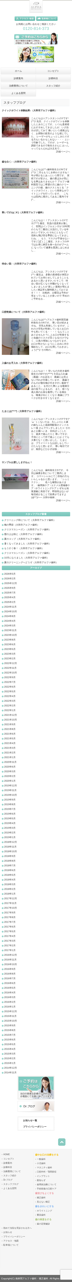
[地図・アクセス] (25, 21)
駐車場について (11, 1245)
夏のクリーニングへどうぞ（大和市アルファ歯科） (31, 562)
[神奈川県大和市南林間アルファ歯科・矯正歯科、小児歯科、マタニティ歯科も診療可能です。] (36, 12)
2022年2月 (10, 705)
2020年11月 (10, 762)
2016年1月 (10, 1006)
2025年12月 (10, 583)
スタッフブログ (11, 1184)
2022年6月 (10, 686)
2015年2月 (10, 1058)
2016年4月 (10, 992)
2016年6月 (10, 983)
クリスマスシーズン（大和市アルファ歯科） (27, 529)
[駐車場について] (47, 21)
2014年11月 (10, 1072)
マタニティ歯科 (44, 1167)
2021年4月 (10, 743)
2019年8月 (10, 804)
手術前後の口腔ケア (46, 1189)
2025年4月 (10, 597)
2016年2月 (10, 1002)
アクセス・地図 (11, 1241)
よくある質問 (9, 1188)
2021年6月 (10, 733)
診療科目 (7, 1167)
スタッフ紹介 (9, 1175)
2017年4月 (10, 936)
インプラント (43, 1176)
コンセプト (8, 1159)
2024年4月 (10, 620)
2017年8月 (10, 917)
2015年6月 (10, 1039)
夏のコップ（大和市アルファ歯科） (23, 538)
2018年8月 (10, 860)
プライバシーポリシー (35, 1126)
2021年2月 (10, 752)
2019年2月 (10, 832)
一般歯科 (41, 1159)
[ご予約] (36, 1100)
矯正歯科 (41, 1197)
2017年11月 (10, 903)
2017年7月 (10, 922)
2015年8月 (10, 1030)
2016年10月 (10, 964)
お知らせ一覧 (30, 1120)
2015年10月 (10, 1020)
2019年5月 (10, 818)
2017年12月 (10, 898)
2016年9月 (10, 969)
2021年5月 (10, 738)
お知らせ (7, 1232)
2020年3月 (10, 771)
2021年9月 (10, 724)
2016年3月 (10, 997)
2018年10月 (10, 851)
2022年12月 (10, 663)
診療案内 (7, 1163)
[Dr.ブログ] (36, 1112)
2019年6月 (10, 813)
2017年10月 (10, 907)
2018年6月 (10, 870)
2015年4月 (10, 1049)
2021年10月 (10, 719)
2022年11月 (10, 668)
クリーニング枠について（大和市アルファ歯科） (30, 520)
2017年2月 (10, 945)
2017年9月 (10, 912)
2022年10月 (10, 672)
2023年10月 (10, 635)
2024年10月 (10, 611)
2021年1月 (10, 757)
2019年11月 (10, 790)
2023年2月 (10, 658)
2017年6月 (10, 926)
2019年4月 (10, 823)
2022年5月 (10, 691)
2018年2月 (10, 889)
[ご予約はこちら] (36, 45)
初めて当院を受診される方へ (17, 1228)
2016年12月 (10, 955)
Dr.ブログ (8, 1180)
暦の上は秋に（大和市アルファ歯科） (24, 534)
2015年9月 (10, 1025)
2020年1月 (10, 780)
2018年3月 (10, 884)
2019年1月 (10, 837)
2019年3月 (10, 827)
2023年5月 (10, 649)
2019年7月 (10, 809)
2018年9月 (10, 856)
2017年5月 (10, 931)
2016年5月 (10, 987)
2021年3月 (10, 748)
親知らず (41, 1180)
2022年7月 (10, 682)
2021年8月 (10, 729)
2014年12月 (10, 1067)
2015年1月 (10, 1063)
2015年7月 (10, 1034)
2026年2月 (10, 578)
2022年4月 (10, 696)
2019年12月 (10, 785)
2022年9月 (10, 677)
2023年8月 (10, 639)
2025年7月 (10, 592)
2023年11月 (10, 630)
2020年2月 (10, 776)
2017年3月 (10, 940)
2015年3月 (10, 1053)
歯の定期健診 (43, 1224)
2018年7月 (10, 865)
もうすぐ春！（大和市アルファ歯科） (24, 548)
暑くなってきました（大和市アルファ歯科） (27, 543)
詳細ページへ (63, 151)
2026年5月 (10, 573)
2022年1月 (10, 710)
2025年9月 (10, 588)
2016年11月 (10, 959)
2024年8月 (10, 616)
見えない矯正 (43, 1202)
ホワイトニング (44, 1211)
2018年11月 (10, 846)
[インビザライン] (36, 64)
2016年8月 (10, 973)
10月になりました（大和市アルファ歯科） (26, 557)
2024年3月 (10, 625)
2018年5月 (10, 875)
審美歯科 (41, 1215)
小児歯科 (41, 1163)
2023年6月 (10, 644)
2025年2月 (10, 602)
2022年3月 (10, 700)
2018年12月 (10, 842)
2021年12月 (10, 715)
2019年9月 (10, 799)
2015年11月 (10, 1016)
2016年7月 (10, 978)
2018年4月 (10, 879)
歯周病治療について (46, 1184)
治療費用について (12, 1171)
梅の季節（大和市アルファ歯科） (21, 524)
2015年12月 (10, 1011)
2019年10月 (10, 795)
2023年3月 (10, 653)
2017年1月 (10, 950)
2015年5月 (10, 1044)
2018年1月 (10, 893)
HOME (6, 1154)
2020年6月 (10, 766)
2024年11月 (10, 606)
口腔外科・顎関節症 (46, 1172)
